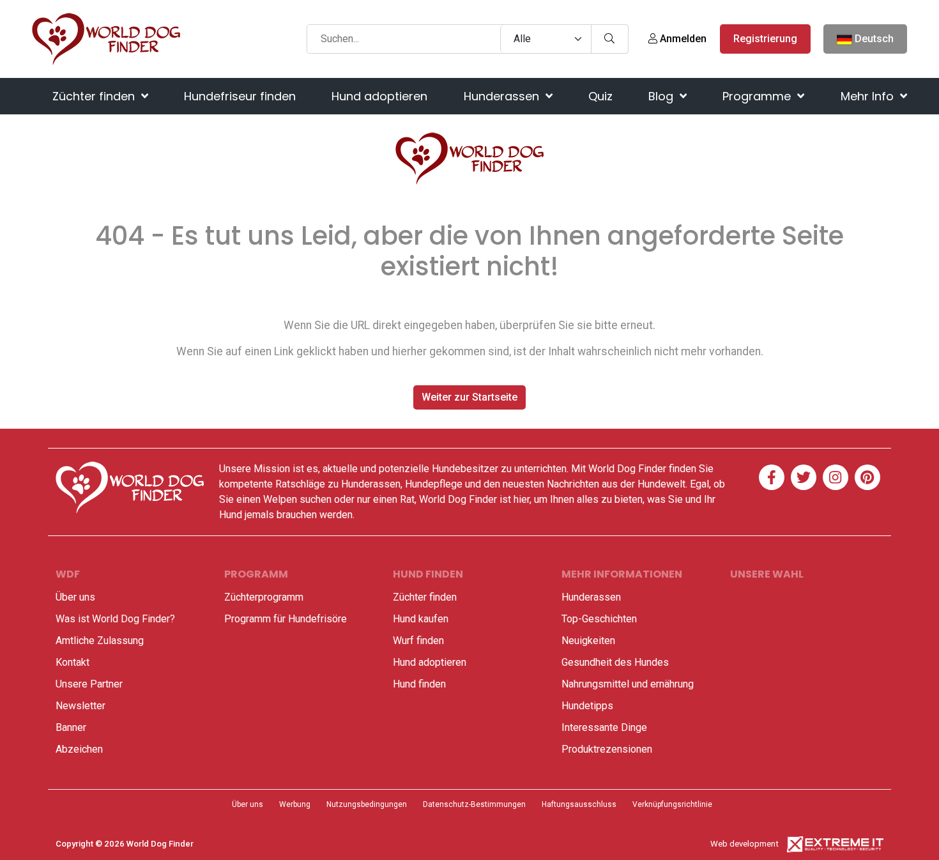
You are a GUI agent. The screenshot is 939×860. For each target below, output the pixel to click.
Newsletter (80, 706)
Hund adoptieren (379, 96)
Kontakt (72, 662)
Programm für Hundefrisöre (285, 619)
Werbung (294, 804)
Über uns (75, 597)
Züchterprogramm (263, 597)
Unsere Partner (89, 684)
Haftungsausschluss (579, 804)
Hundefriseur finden (240, 96)
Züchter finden (95, 96)
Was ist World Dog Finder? (115, 619)
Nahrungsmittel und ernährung (627, 684)
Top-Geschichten (599, 619)
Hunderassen (503, 96)
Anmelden (681, 39)
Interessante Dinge (604, 727)
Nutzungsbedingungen (366, 804)
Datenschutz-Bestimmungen (474, 804)
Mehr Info (869, 96)
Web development (744, 843)
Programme (758, 96)
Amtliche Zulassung (100, 640)
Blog (662, 96)
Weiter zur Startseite (469, 397)
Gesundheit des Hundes (615, 662)
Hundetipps (587, 706)
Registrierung (765, 39)
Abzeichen (79, 749)
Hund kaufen (420, 619)
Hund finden (419, 684)
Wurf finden (418, 640)
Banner (71, 727)
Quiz (600, 96)
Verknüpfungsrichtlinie (672, 804)
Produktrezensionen (606, 749)
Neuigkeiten (588, 640)
